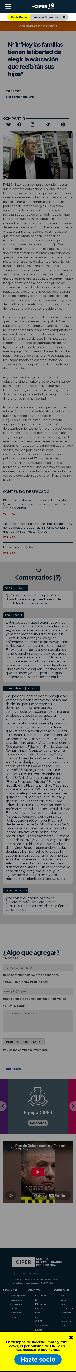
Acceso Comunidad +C (49, 17)
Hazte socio (38, 1359)
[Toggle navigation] (8, 6)
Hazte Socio (19, 17)
